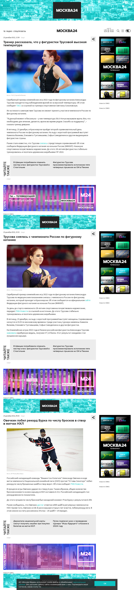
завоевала (11, 333)
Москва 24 (67, 30)
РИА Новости (22, 311)
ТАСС (18, 105)
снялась (43, 143)
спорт (9, 179)
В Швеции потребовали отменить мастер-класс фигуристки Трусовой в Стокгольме (31, 165)
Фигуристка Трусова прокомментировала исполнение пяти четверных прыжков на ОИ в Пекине (71, 165)
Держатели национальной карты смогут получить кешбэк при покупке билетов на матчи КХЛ (31, 523)
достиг (40, 505)
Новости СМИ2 (8, 214)
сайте (87, 300)
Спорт (23, 38)
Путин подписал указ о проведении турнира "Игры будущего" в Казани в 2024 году (71, 523)
